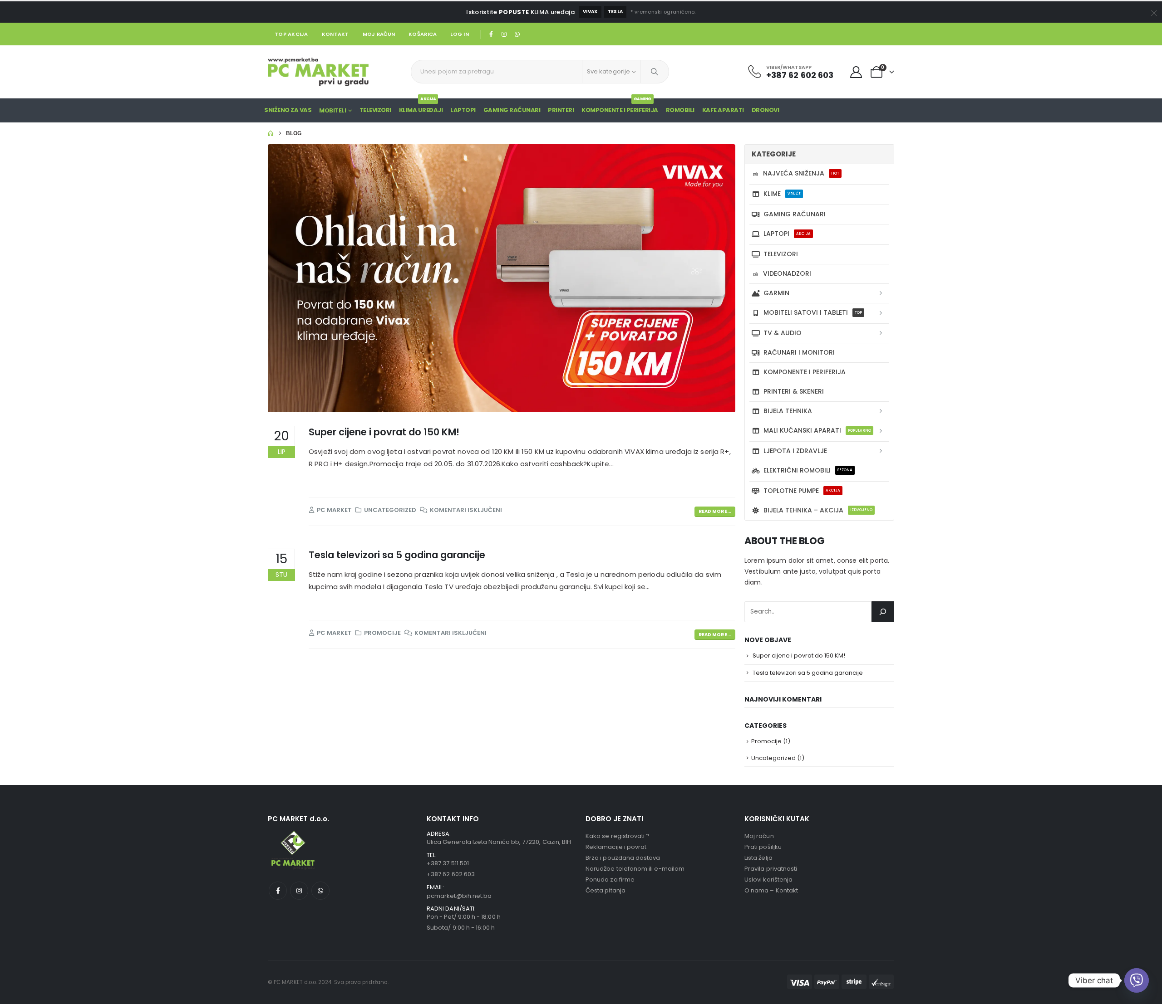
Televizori (375, 110)
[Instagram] (504, 34)
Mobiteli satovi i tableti (812, 312)
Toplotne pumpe (801, 490)
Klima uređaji (421, 106)
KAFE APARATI (723, 110)
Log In (459, 34)
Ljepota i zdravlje (795, 450)
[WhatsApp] (517, 34)
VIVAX (590, 11)
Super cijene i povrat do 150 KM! (384, 432)
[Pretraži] (654, 71)
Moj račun (379, 34)
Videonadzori (787, 273)
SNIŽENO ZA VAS (287, 110)
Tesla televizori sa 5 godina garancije (397, 554)
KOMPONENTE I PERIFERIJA (619, 106)
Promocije (382, 633)
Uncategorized (390, 510)
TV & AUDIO (782, 332)
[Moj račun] (856, 72)
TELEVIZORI (780, 253)
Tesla (615, 11)
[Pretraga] (883, 611)
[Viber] (1136, 980)
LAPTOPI (463, 110)
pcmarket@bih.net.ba (459, 896)
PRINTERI (561, 110)
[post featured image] (501, 278)
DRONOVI (765, 110)
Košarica (423, 34)
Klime (782, 193)
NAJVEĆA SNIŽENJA (801, 173)
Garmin (776, 292)
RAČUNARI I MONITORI (799, 352)
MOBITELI (332, 110)
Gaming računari (794, 214)
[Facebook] (491, 34)
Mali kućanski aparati (817, 430)
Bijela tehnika (787, 410)
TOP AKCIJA (291, 34)
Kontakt (335, 34)
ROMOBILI (680, 110)
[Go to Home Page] (270, 133)
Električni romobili (807, 470)
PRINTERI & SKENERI (793, 391)
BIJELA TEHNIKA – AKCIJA (817, 510)
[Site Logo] (318, 72)
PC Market (334, 510)
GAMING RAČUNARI (512, 110)
